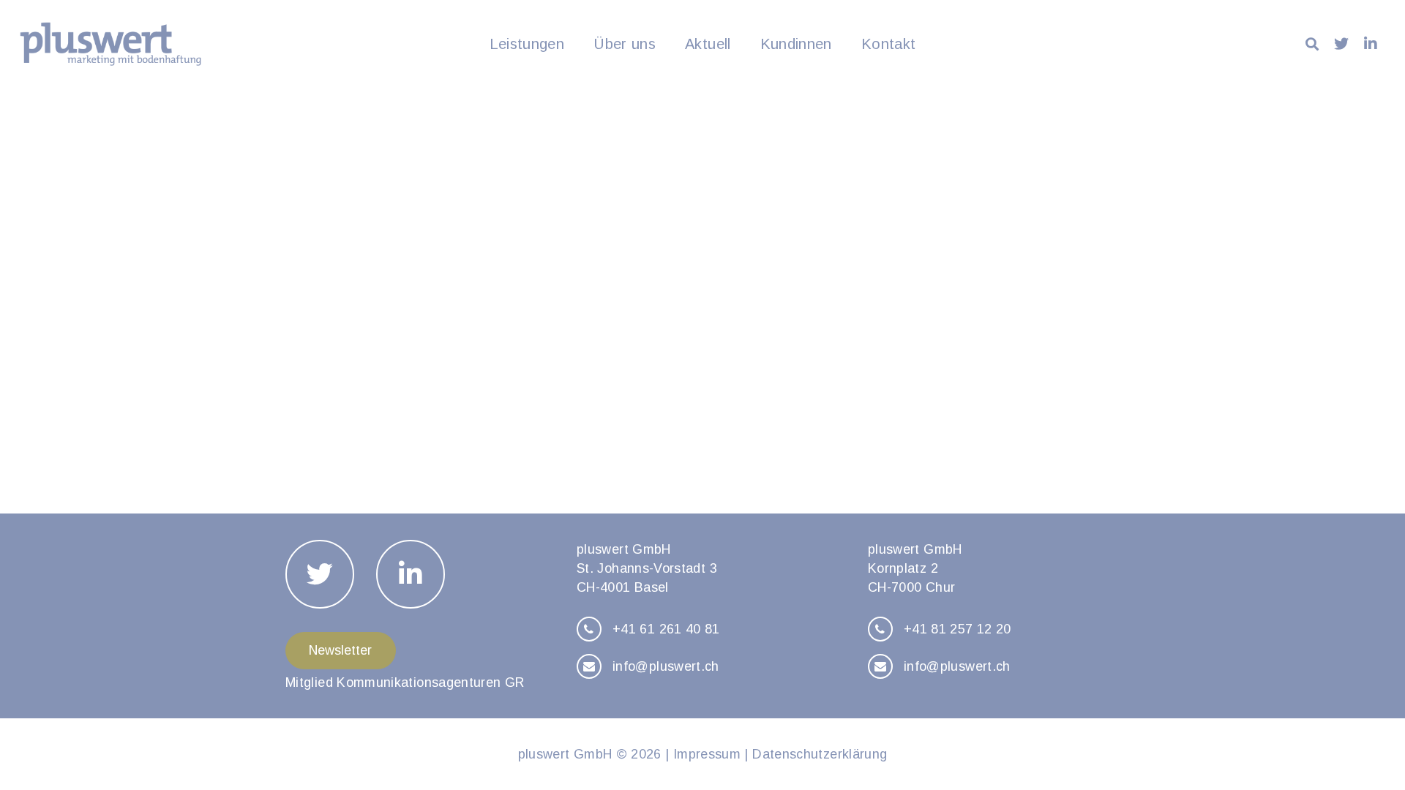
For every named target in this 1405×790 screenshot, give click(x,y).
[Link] (110, 44)
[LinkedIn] (1370, 44)
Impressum (707, 754)
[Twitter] (1341, 44)
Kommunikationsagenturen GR (430, 682)
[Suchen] (1312, 44)
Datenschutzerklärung (819, 754)
